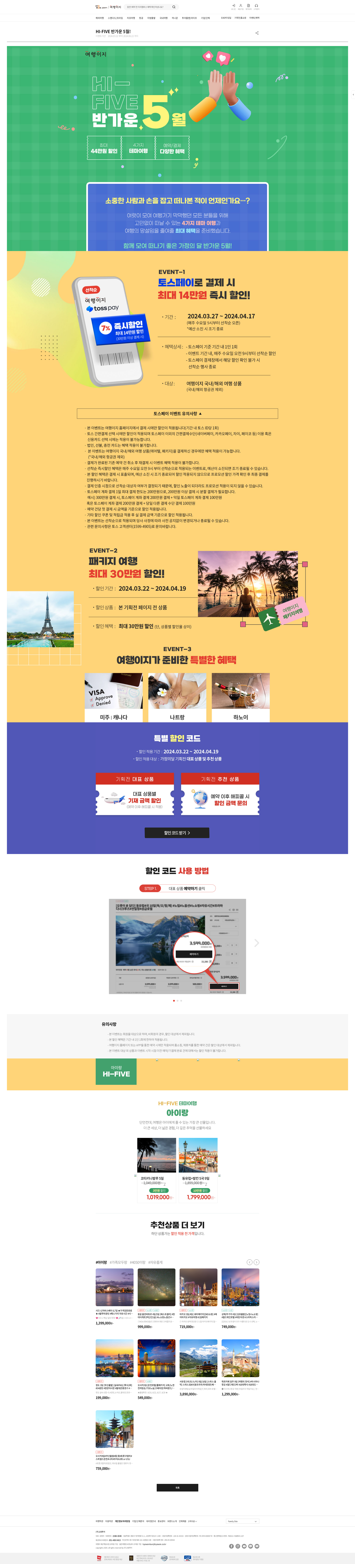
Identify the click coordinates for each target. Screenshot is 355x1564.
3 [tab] (181, 1001)
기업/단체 (205, 18)
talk (250, 1546)
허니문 (175, 18)
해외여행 (100, 18)
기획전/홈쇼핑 (240, 18)
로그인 (233, 9)
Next (256, 943)
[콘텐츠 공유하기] (257, 33)
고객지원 (191, 1521)
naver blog (257, 1546)
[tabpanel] (177, 939)
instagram (237, 1546)
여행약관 (99, 1521)
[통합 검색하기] (174, 7)
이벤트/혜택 (254, 18)
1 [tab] (174, 1001)
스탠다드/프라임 (115, 18)
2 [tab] (177, 1001)
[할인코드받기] (177, 832)
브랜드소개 (172, 1521)
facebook (231, 1546)
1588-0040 (117, 1535)
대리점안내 (151, 1521)
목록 (178, 1487)
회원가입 (241, 9)
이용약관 (109, 1521)
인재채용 (182, 1521)
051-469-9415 (115, 1540)
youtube (244, 1546)
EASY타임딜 (226, 18)
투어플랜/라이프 (189, 18)
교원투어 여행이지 (108, 7)
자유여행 (131, 18)
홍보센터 (161, 1521)
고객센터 (256, 9)
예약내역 (248, 9)
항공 (141, 18)
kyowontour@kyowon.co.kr (154, 1544)
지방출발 (151, 18)
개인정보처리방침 (122, 1521)
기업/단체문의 (138, 1521)
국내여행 (164, 18)
